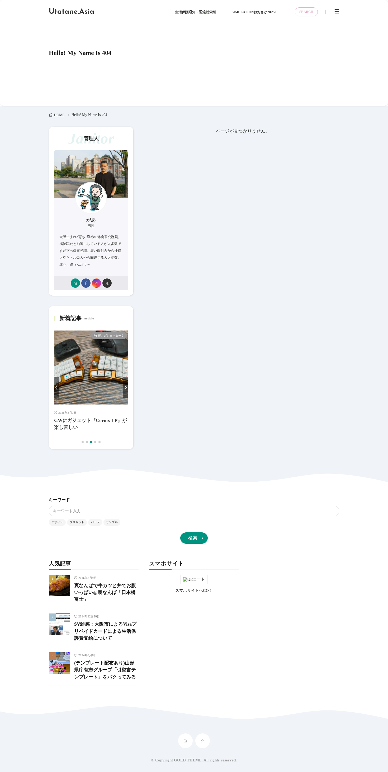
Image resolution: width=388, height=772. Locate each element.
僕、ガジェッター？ (111, 335)
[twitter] (107, 283)
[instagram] (96, 283)
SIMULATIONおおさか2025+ (254, 12)
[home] (75, 283)
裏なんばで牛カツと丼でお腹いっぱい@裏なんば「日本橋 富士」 (105, 592)
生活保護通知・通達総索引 (195, 12)
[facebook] (86, 283)
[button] (56, 387)
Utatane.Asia (71, 12)
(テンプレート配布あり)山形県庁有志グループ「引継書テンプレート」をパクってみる (105, 670)
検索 (192, 538)
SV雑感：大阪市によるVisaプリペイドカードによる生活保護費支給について (105, 631)
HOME (59, 115)
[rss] (202, 740)
